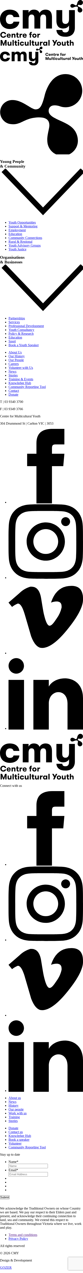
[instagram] (46, 577)
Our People (16, 360)
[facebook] (46, 502)
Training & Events (21, 379)
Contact (14, 390)
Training (14, 1117)
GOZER (6, 1267)
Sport (12, 341)
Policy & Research (21, 333)
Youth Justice (17, 249)
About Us (15, 352)
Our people (16, 1109)
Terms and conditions (23, 1235)
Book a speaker (19, 1139)
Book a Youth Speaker (24, 345)
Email (13, 1170)
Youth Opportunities (22, 222)
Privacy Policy (18, 1238)
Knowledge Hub (20, 383)
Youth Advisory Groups (25, 245)
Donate (5, 68)
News (12, 371)
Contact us (16, 1132)
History (14, 1105)
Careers (14, 364)
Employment (17, 230)
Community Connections (25, 238)
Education (15, 234)
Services (14, 322)
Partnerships (17, 318)
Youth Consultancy (21, 330)
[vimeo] (46, 653)
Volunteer (15, 1143)
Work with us (18, 1113)
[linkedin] (46, 728)
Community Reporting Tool (27, 387)
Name (13, 1162)
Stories (13, 375)
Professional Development (26, 326)
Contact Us (7, 72)
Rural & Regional (20, 241)
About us (15, 1098)
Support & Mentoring (23, 226)
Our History (17, 356)
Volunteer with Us (21, 367)
